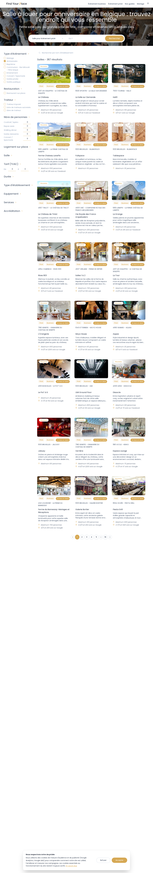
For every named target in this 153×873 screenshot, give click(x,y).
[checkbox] (5, 58)
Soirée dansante (11, 134)
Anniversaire (12, 61)
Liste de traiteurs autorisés (19, 107)
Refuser (103, 860)
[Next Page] (110, 537)
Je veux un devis (63, 86)
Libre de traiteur (14, 110)
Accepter (119, 860)
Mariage (10, 58)
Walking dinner (10, 130)
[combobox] (48, 38)
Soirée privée (12, 79)
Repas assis (9, 126)
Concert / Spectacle (16, 76)
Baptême (11, 64)
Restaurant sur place (16, 93)
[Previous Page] (73, 537)
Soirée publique (13, 82)
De (5, 169)
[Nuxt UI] (16, 4)
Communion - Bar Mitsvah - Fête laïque (18, 68)
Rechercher (114, 38)
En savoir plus (71, 866)
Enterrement (12, 73)
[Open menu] (148, 3)
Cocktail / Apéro (11, 122)
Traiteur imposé (14, 104)
